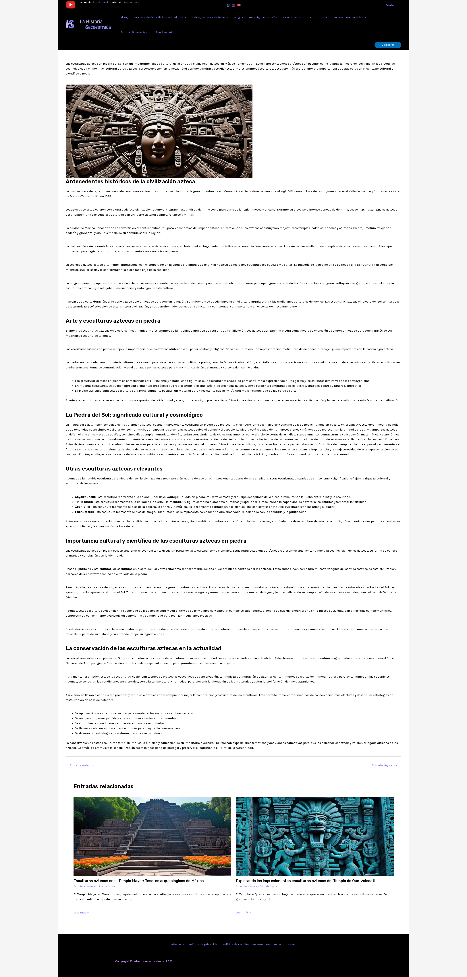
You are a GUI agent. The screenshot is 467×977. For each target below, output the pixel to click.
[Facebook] (228, 5)
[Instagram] (233, 5)
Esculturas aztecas (85, 886)
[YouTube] (239, 5)
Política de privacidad (203, 944)
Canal (104, 2)
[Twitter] (323, 961)
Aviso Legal (177, 944)
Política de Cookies (236, 944)
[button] (185, 17)
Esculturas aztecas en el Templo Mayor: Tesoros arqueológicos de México (139, 881)
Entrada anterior (79, 765)
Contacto (291, 944)
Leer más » (81, 912)
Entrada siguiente (386, 765)
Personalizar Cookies (267, 944)
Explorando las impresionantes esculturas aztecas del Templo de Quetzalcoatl (305, 881)
